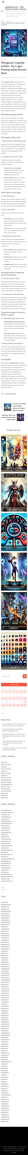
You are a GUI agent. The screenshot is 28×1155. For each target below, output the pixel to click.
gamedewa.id (4, 955)
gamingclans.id (5, 1021)
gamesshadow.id (5, 924)
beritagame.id (4, 1010)
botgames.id (4, 1050)
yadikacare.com (5, 870)
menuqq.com (4, 797)
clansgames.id (4, 1046)
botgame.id (4, 1081)
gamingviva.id (5, 1121)
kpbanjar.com (4, 856)
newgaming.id (4, 971)
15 (21, 698)
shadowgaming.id (5, 922)
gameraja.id (4, 953)
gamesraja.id (4, 926)
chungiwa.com (5, 847)
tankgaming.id (5, 1099)
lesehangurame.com (6, 810)
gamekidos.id (4, 1103)
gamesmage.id (5, 1041)
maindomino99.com (6, 780)
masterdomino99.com (6, 784)
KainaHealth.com (5, 865)
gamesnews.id (4, 986)
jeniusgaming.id (5, 917)
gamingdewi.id (5, 906)
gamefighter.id (5, 1072)
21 (17, 701)
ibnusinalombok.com (6, 874)
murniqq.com (4, 795)
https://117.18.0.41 (6, 777)
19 (10, 701)
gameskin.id (4, 1064)
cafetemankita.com (6, 839)
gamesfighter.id (5, 1039)
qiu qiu (3, 889)
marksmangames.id (6, 1061)
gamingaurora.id (5, 966)
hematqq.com (4, 793)
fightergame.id (5, 1086)
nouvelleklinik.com (6, 863)
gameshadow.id (5, 948)
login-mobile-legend (10, 393)
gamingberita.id (5, 968)
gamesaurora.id (5, 975)
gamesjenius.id (5, 933)
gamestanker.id (5, 1101)
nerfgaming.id (4, 1030)
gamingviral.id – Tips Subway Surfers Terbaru (15, 8)
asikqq (2, 887)
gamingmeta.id (5, 1028)
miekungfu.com (5, 836)
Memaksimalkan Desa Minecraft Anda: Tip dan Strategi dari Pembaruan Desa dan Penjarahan (14, 742)
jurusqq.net (4, 771)
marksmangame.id (6, 1094)
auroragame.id (5, 1002)
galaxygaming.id (5, 973)
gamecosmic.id (5, 995)
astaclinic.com (5, 872)
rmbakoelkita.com (5, 828)
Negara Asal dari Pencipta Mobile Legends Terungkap (14, 469)
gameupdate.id (5, 997)
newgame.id (4, 1004)
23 (25, 701)
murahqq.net (4, 775)
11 (6, 698)
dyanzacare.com (5, 878)
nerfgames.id (4, 1048)
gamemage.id (4, 1077)
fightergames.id (5, 1052)
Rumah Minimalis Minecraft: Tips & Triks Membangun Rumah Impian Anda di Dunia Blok (14, 735)
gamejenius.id (4, 957)
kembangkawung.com (6, 845)
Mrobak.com (4, 834)
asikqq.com (4, 762)
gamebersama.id (5, 946)
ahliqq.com (4, 766)
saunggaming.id (5, 920)
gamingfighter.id (5, 1035)
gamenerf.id (4, 1066)
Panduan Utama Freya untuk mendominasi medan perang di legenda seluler (14, 508)
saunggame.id (4, 962)
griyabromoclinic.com (7, 881)
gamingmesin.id (5, 1106)
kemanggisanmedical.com (8, 859)
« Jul (2, 713)
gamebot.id (4, 1075)
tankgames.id (4, 1059)
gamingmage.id (5, 1026)
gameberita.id (4, 999)
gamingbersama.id (6, 911)
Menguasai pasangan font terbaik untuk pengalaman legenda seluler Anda (14, 548)
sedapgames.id (5, 942)
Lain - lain (3, 59)
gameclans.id (4, 1068)
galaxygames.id (5, 988)
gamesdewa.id (4, 931)
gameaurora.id (5, 993)
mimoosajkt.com (5, 843)
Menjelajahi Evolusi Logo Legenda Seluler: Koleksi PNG (14, 666)
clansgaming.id (5, 1024)
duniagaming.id (5, 913)
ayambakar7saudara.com (7, 812)
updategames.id (5, 990)
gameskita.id (4, 902)
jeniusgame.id (4, 1015)
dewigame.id (4, 959)
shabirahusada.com (6, 867)
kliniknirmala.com (6, 861)
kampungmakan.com (6, 823)
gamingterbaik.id (5, 915)
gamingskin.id (4, 1019)
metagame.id (4, 1083)
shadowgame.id (5, 964)
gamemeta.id (4, 1070)
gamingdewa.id (5, 909)
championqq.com (5, 788)
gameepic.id (4, 1079)
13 (14, 698)
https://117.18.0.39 (6, 769)
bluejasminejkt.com (6, 832)
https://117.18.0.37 (6, 786)
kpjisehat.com (4, 852)
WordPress (13, 1152)
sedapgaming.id (5, 929)
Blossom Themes (14, 1150)
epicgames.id (4, 1057)
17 (3, 701)
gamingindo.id (5, 1112)
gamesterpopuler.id (6, 904)
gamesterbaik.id (5, 935)
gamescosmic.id (5, 982)
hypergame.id (4, 1092)
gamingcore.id (5, 1110)
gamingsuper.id (5, 1119)
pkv (21, 148)
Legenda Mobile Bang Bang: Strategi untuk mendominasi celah (14, 627)
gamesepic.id (4, 1044)
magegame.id (4, 1090)
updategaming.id (5, 979)
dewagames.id (4, 937)
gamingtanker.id (5, 1033)
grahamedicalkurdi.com (7, 876)
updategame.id (5, 1008)
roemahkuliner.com (6, 816)
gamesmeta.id (4, 1037)
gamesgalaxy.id (5, 977)
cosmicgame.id (5, 1006)
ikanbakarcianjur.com (6, 850)
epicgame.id (4, 1088)
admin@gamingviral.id (6, 77)
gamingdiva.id (5, 1114)
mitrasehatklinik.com (6, 854)
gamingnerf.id (4, 1017)
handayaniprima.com (6, 821)
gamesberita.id (5, 984)
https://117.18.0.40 (6, 791)
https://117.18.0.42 (6, 773)
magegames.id (5, 1055)
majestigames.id (5, 944)
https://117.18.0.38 (6, 782)
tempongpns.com (5, 814)
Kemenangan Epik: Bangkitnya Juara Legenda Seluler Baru (14, 587)
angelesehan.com (5, 830)
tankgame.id (4, 1097)
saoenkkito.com (5, 819)
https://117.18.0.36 (6, 764)
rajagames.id (4, 951)
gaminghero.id (5, 1108)
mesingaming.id (5, 1117)
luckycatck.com (5, 825)
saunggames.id (5, 940)
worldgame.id (4, 1013)
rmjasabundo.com (5, 841)
